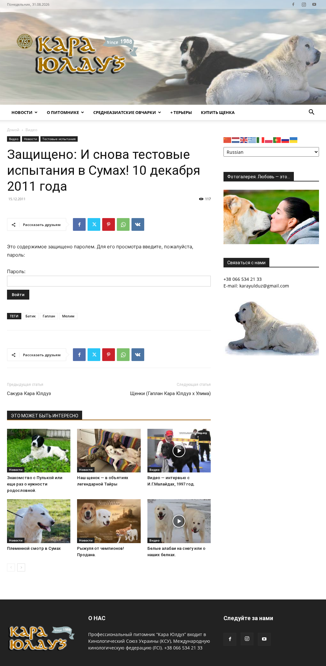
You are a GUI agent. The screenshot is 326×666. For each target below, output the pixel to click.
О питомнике (63, 112)
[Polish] (269, 140)
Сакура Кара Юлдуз (29, 393)
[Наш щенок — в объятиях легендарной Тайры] (108, 450)
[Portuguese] (277, 140)
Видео (13, 139)
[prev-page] (11, 567)
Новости (21, 112)
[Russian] (285, 140)
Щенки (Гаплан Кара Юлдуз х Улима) (170, 393)
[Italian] (261, 140)
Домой (13, 129)
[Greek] (252, 140)
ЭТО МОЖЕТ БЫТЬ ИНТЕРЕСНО (44, 415)
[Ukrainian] (294, 140)
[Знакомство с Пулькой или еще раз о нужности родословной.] (38, 450)
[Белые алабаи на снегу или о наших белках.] (179, 521)
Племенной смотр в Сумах (34, 548)
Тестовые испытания (59, 139)
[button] (311, 113)
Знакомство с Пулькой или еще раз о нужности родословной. (34, 484)
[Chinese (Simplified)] (227, 140)
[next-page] (21, 567)
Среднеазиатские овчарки (124, 112)
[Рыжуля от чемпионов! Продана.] (108, 521)
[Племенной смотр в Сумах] (38, 521)
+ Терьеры (181, 112)
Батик (30, 316)
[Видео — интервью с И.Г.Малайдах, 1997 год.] (179, 450)
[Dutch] (236, 140)
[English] (244, 140)
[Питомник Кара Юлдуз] (79, 56)
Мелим (68, 316)
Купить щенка (218, 112)
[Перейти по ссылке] (293, 4)
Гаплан (49, 316)
